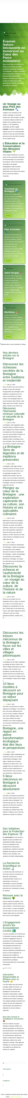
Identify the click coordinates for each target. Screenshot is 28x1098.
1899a (4, 384)
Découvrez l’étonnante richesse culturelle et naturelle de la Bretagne (14, 414)
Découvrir (8, 215)
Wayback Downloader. (15, 1097)
